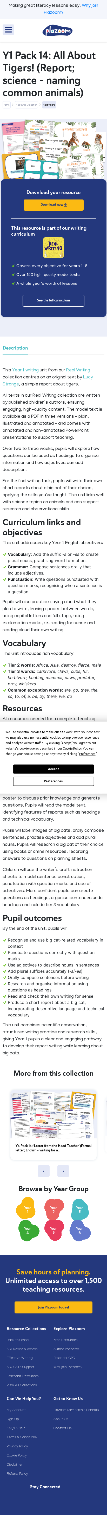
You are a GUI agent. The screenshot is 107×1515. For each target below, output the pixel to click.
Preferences (53, 781)
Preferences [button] (87, 754)
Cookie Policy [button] (72, 748)
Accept (53, 769)
